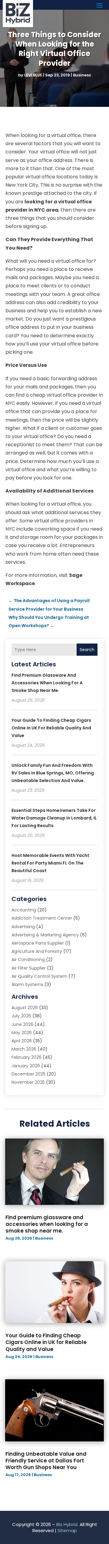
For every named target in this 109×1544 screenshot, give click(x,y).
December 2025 (28, 1074)
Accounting (24, 910)
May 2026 (22, 1033)
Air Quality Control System (39, 976)
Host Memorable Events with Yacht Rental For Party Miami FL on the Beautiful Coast (50, 863)
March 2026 (24, 1049)
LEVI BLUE (33, 75)
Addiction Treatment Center (42, 918)
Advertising (23, 927)
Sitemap (67, 1530)
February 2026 (26, 1057)
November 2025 (28, 1082)
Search (87, 650)
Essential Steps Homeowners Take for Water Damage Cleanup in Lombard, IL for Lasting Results (54, 818)
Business (82, 75)
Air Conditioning (28, 959)
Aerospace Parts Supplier (38, 943)
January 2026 (26, 1066)
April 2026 (22, 1041)
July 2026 (21, 1016)
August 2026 (25, 1008)
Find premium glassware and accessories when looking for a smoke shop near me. (47, 682)
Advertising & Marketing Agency (45, 935)
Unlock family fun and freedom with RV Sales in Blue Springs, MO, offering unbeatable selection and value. (53, 773)
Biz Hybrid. (67, 1524)
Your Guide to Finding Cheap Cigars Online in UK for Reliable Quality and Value (51, 728)
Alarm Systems (27, 984)
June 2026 (22, 1024)
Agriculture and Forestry (37, 951)
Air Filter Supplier (29, 968)
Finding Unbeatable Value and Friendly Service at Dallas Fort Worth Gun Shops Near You (45, 1460)
